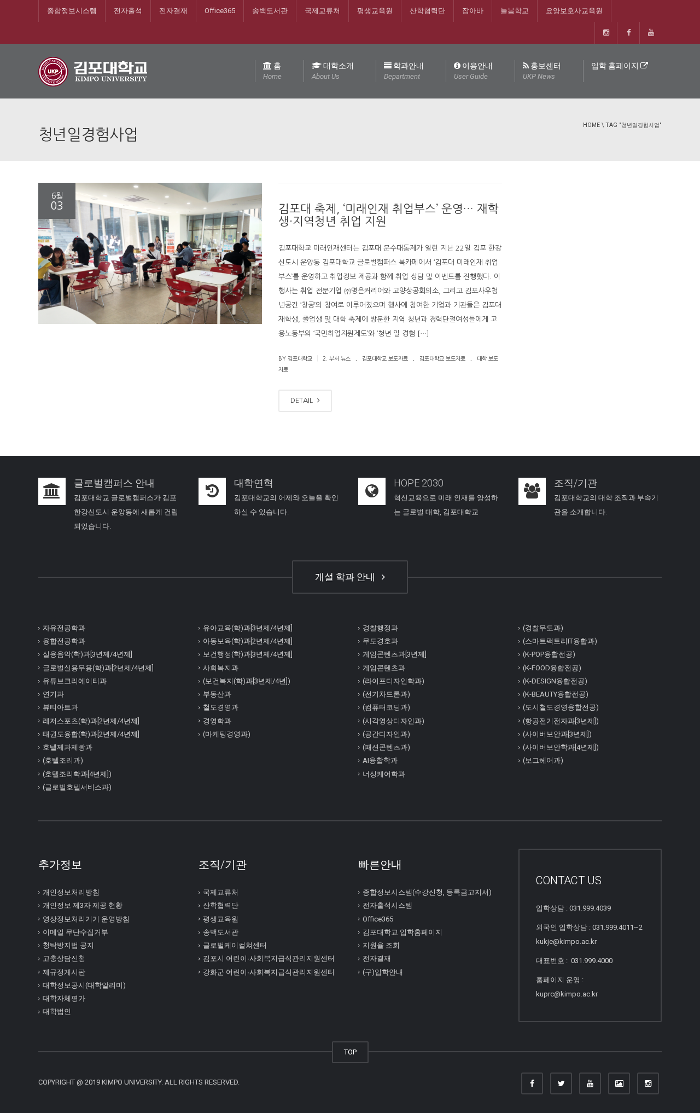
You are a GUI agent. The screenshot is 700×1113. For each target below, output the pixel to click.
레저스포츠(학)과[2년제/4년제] (91, 721)
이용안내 (473, 70)
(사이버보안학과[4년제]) (561, 747)
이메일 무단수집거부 (75, 932)
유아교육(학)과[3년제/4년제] (248, 628)
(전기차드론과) (386, 694)
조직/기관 (575, 483)
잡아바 (472, 11)
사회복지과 (220, 668)
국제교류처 (322, 11)
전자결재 (173, 11)
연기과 (53, 694)
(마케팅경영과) (226, 734)
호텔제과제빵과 (67, 747)
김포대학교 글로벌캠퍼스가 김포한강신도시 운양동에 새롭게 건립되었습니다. (126, 512)
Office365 (220, 11)
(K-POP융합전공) (549, 654)
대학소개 (333, 70)
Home (591, 125)
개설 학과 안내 (347, 576)
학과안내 (404, 70)
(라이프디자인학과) (393, 681)
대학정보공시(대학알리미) (84, 985)
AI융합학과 (380, 760)
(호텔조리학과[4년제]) (77, 774)
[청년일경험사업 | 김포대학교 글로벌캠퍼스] (92, 71)
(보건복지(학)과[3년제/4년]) (246, 681)
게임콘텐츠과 (384, 668)
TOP (350, 1052)
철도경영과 (220, 707)
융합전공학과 (64, 641)
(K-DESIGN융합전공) (555, 681)
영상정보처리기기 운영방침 (86, 919)
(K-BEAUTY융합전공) (555, 694)
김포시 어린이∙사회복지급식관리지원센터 (269, 958)
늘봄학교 (514, 11)
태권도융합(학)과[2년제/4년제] (91, 734)
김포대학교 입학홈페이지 (402, 932)
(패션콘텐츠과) (386, 747)
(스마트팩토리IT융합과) (560, 641)
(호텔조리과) (63, 760)
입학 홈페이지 (615, 65)
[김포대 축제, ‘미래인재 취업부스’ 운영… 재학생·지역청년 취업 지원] (150, 253)
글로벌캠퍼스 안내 (114, 483)
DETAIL (302, 400)
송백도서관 (270, 11)
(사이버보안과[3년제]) (557, 734)
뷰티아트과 (60, 707)
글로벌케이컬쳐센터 (235, 945)
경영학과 (217, 721)
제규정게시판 (64, 972)
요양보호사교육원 (574, 11)
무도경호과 (380, 641)
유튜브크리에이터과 (75, 681)
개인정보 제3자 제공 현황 (82, 905)
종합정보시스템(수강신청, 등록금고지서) (427, 892)
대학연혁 (253, 483)
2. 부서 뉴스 (337, 358)
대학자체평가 (64, 998)
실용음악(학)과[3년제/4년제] (87, 654)
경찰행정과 (380, 628)
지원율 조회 (381, 945)
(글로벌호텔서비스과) (77, 787)
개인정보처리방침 (71, 892)
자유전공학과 (64, 628)
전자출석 (128, 11)
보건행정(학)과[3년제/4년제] (248, 654)
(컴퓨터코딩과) (386, 707)
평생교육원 (375, 11)
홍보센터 (542, 70)
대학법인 (57, 1011)
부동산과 (217, 694)
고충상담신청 (64, 958)
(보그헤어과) (543, 760)
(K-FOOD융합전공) (552, 668)
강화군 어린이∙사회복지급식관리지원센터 (269, 972)
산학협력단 (427, 11)
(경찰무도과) (543, 628)
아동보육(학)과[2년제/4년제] (248, 641)
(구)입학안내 (383, 972)
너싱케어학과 (384, 774)
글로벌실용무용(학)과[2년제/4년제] (98, 668)
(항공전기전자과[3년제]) (561, 721)
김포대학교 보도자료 (385, 358)
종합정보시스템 (72, 11)
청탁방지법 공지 (68, 945)
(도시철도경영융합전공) (561, 707)
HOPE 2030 (419, 483)
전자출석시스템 (387, 905)
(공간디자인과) (386, 734)
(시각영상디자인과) (393, 721)
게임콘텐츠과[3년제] (395, 654)
